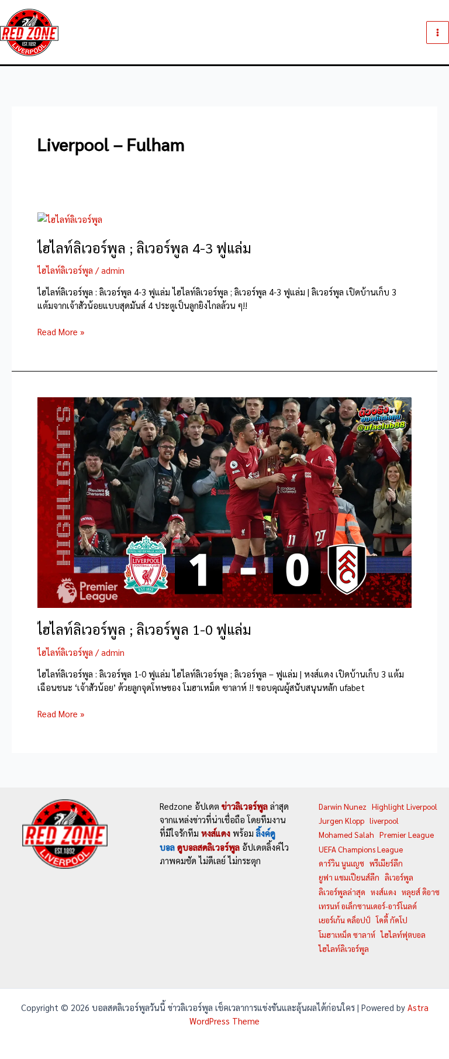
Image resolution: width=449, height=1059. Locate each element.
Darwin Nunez (343, 807)
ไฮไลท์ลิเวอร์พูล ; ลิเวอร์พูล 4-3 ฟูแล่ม (144, 248)
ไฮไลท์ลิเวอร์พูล (65, 270)
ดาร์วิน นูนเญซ (341, 863)
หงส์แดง (383, 892)
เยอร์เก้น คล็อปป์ (345, 920)
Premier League (406, 835)
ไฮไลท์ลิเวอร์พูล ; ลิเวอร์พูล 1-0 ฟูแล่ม (144, 629)
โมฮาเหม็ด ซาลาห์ (347, 935)
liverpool (384, 821)
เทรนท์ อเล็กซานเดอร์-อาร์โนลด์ (368, 906)
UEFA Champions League (361, 849)
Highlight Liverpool (404, 807)
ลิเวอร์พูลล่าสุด (342, 892)
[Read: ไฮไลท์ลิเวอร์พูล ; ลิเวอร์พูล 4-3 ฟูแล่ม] (69, 218)
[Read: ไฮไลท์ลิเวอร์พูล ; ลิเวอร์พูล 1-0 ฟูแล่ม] (224, 501)
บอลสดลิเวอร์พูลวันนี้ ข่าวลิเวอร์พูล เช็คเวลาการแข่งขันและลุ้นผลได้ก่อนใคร (200, 31)
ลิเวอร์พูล (399, 877)
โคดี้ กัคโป (391, 920)
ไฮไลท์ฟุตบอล (403, 935)
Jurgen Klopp (341, 821)
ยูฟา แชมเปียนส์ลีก (349, 877)
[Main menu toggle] (437, 32)
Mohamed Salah (346, 835)
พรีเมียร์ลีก (386, 863)
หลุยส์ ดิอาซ (421, 892)
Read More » (61, 331)
